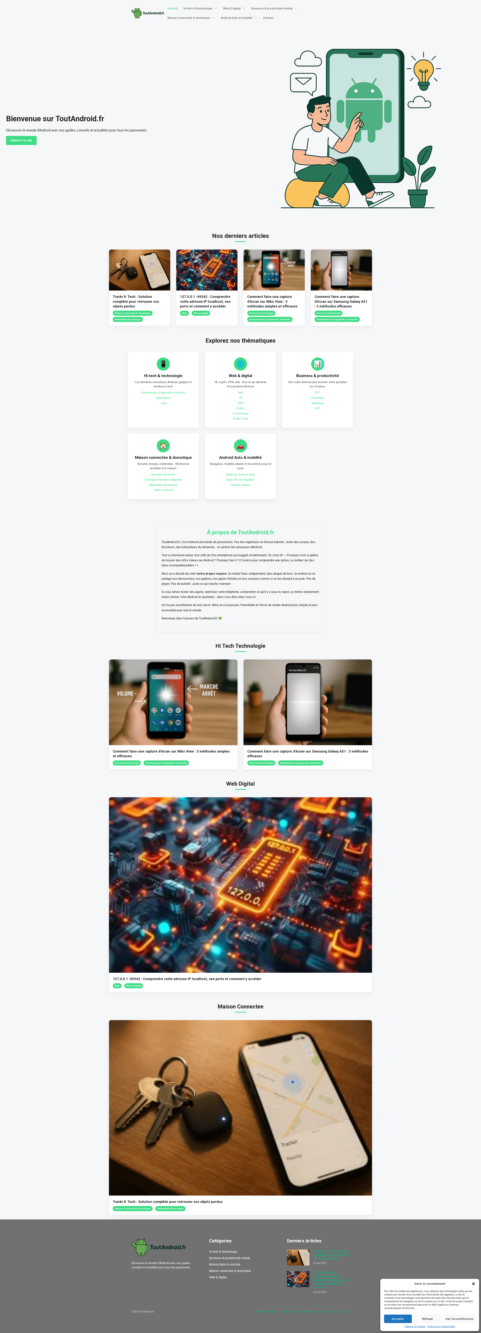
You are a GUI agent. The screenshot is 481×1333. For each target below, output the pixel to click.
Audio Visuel (240, 418)
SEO (317, 408)
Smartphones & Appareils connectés (270, 319)
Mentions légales (267, 1311)
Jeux (163, 403)
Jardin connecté (163, 490)
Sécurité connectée (163, 474)
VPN (240, 403)
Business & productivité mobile (272, 8)
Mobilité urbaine (240, 485)
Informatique (240, 413)
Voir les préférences (459, 1319)
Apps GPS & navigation (240, 479)
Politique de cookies (415, 1326)
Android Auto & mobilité (236, 18)
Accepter (398, 1319)
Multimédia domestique (128, 319)
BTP (317, 392)
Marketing (318, 403)
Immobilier (317, 398)
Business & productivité (317, 375)
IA (240, 398)
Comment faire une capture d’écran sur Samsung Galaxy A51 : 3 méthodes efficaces (341, 301)
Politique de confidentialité (441, 1326)
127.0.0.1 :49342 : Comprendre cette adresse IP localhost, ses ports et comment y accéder (205, 301)
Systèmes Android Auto (240, 474)
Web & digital (232, 8)
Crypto (240, 408)
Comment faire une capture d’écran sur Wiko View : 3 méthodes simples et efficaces (272, 301)
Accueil (172, 8)
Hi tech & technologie (198, 8)
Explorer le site (21, 140)
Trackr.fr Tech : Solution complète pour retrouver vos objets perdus (136, 301)
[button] (473, 1284)
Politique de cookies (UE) (333, 1311)
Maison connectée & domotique (188, 18)
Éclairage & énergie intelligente (163, 479)
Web (184, 313)
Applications (163, 398)
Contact (268, 18)
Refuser (427, 1319)
